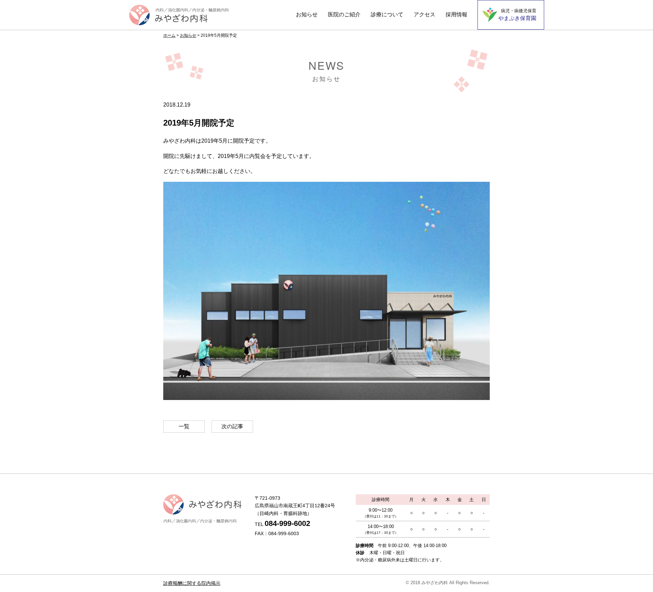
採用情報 (456, 14)
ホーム (169, 35)
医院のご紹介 (344, 14)
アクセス (424, 14)
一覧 (184, 426)
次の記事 (232, 426)
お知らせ (307, 14)
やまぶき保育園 (517, 14)
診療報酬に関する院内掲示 (191, 583)
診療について (387, 14)
